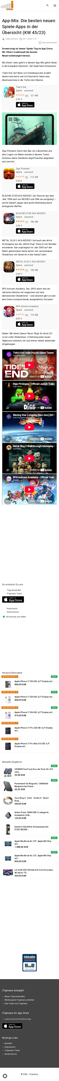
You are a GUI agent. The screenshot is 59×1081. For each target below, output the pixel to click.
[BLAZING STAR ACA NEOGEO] (9, 223)
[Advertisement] (22, 645)
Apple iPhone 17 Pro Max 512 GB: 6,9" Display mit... (32, 744)
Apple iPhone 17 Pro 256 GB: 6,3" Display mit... (34, 729)
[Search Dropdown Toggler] (47, 5)
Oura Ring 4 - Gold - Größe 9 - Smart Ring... (32, 799)
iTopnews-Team (14, 593)
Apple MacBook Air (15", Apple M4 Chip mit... (33, 842)
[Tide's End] (9, 97)
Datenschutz (13, 612)
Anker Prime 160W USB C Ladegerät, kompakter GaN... (32, 813)
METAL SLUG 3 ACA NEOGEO (30, 261)
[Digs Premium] (9, 178)
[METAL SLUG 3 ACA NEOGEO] (9, 271)
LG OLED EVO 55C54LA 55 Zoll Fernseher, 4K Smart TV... (34, 871)
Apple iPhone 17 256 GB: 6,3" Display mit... (34, 681)
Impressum (12, 608)
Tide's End (21, 87)
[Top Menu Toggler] (55, 5)
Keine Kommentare (49, 43)
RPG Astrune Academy (27, 306)
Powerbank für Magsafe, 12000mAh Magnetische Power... (31, 784)
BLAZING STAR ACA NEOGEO (30, 213)
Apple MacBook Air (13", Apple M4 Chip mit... (33, 856)
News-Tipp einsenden (15, 996)
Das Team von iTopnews (16, 1003)
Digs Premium (23, 168)
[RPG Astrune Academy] (9, 316)
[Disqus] (29, 539)
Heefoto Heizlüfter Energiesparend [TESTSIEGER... (31, 828)
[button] (5, 1076)
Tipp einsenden (14, 590)
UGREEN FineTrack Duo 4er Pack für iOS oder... (34, 770)
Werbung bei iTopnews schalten (19, 1000)
